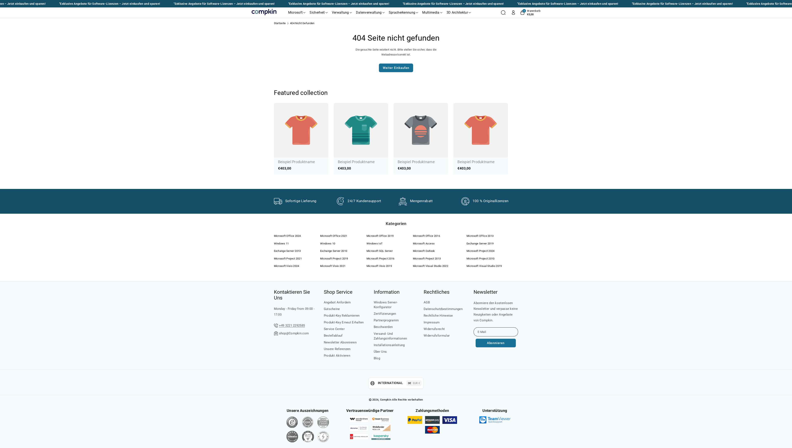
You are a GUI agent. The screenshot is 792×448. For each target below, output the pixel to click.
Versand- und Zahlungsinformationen (390, 336)
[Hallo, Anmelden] (513, 12)
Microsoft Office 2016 (426, 235)
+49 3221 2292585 (292, 325)
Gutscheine (332, 309)
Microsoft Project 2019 (334, 258)
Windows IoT (375, 243)
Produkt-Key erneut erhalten (344, 322)
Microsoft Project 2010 (481, 258)
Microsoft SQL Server (380, 250)
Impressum (432, 322)
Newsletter (485, 292)
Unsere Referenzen (337, 349)
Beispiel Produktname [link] (296, 162)
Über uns (380, 352)
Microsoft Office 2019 (380, 235)
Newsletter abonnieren (340, 342)
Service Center (334, 329)
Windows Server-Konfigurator (386, 305)
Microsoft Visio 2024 (286, 266)
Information (387, 292)
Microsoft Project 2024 (481, 250)
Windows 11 (281, 243)
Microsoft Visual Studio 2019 (484, 266)
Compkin (385, 399)
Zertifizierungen (385, 314)
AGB (427, 302)
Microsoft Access (424, 243)
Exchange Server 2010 (333, 250)
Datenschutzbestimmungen (443, 309)
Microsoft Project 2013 (427, 258)
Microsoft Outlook (424, 250)
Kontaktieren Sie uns (292, 295)
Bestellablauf (333, 335)
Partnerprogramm (386, 320)
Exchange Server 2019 (480, 243)
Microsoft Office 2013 (480, 235)
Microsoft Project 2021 (288, 258)
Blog (377, 358)
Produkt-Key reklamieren (342, 315)
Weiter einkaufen (396, 68)
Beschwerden (383, 327)
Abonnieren (496, 343)
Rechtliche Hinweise (438, 315)
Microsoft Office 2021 (333, 235)
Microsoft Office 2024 (287, 235)
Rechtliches (436, 292)
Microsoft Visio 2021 (332, 266)
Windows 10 (327, 243)
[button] (297, 12)
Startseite (280, 23)
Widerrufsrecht (434, 329)
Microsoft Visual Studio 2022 (430, 266)
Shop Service (338, 292)
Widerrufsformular (437, 335)
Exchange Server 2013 (287, 250)
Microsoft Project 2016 (381, 258)
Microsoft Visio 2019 (379, 266)
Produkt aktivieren (337, 355)
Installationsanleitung (389, 345)
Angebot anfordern (337, 302)
